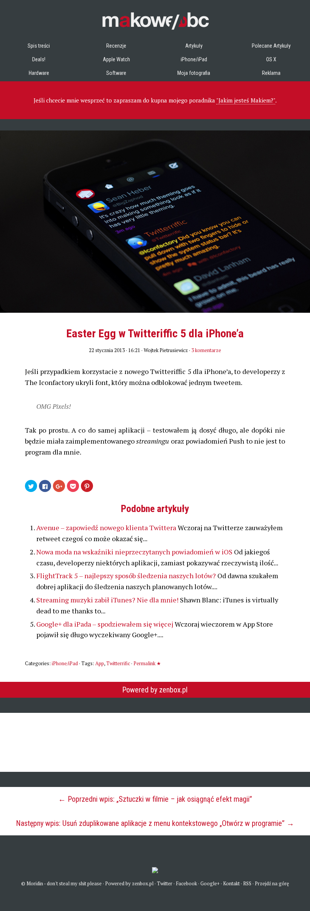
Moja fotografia (193, 73)
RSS (247, 883)
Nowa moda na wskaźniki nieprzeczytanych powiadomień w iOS (135, 551)
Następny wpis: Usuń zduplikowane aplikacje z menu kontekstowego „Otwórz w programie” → (155, 823)
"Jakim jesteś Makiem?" (245, 100)
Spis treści (39, 46)
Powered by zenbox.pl (155, 689)
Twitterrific (118, 663)
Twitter (164, 883)
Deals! (38, 59)
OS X (271, 59)
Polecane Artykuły (271, 46)
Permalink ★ (147, 663)
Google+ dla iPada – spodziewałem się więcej (105, 624)
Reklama (271, 73)
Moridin (34, 883)
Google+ (210, 883)
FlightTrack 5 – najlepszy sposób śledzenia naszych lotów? (126, 575)
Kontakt (231, 883)
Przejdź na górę (272, 883)
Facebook (186, 883)
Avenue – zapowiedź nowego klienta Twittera (107, 527)
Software (116, 73)
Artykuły (194, 46)
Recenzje (116, 46)
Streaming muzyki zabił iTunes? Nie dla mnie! (108, 599)
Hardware (39, 73)
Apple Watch (116, 59)
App (99, 663)
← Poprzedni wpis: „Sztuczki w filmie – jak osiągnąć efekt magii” (155, 799)
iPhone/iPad (194, 59)
